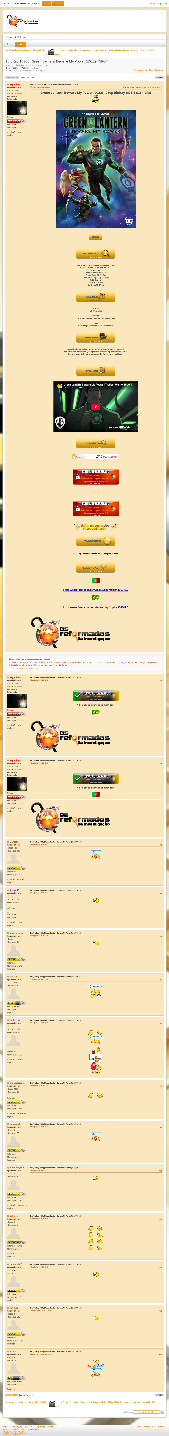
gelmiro (14, 1215)
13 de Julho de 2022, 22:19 (39, 1023)
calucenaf (15, 1124)
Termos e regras (148, 1427)
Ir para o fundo (12, 77)
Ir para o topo (11, 1395)
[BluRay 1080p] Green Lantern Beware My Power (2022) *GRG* (54, 84)
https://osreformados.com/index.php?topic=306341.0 (95, 607)
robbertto (15, 1020)
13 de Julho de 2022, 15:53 (39, 680)
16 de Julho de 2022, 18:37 (39, 1267)
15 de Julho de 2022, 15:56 (39, 1219)
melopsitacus (17, 1082)
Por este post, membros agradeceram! (24, 668)
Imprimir (159, 77)
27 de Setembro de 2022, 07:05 (40, 1311)
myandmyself (17, 1167)
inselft (13, 1351)
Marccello (15, 841)
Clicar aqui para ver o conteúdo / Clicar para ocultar (95, 554)
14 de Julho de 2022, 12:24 (39, 1086)
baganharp (15, 84)
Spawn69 (14, 890)
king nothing (16, 933)
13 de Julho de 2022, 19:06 (39, 979)
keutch (13, 976)
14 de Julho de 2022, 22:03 (39, 1127)
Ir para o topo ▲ (160, 1427)
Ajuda (139, 1427)
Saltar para (128, 1412)
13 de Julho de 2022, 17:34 (39, 893)
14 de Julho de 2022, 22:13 (39, 1170)
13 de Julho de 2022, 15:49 (41, 87)
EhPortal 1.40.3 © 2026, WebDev (13, 1431)
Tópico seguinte (156, 70)
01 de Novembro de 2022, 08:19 (41, 1354)
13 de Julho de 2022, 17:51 (39, 936)
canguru (14, 1307)
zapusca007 (16, 1264)
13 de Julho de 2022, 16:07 (39, 845)
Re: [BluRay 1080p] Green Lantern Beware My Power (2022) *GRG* (56, 677)
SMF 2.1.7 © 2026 (8, 1433)
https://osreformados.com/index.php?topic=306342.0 (95, 589)
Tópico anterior (141, 70)
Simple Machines (20, 1433)
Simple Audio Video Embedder (12, 1434)
